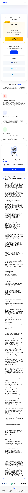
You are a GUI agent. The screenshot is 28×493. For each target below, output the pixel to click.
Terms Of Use (10, 491)
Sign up (14, 169)
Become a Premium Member (14, 39)
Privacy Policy (3, 491)
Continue (14, 52)
